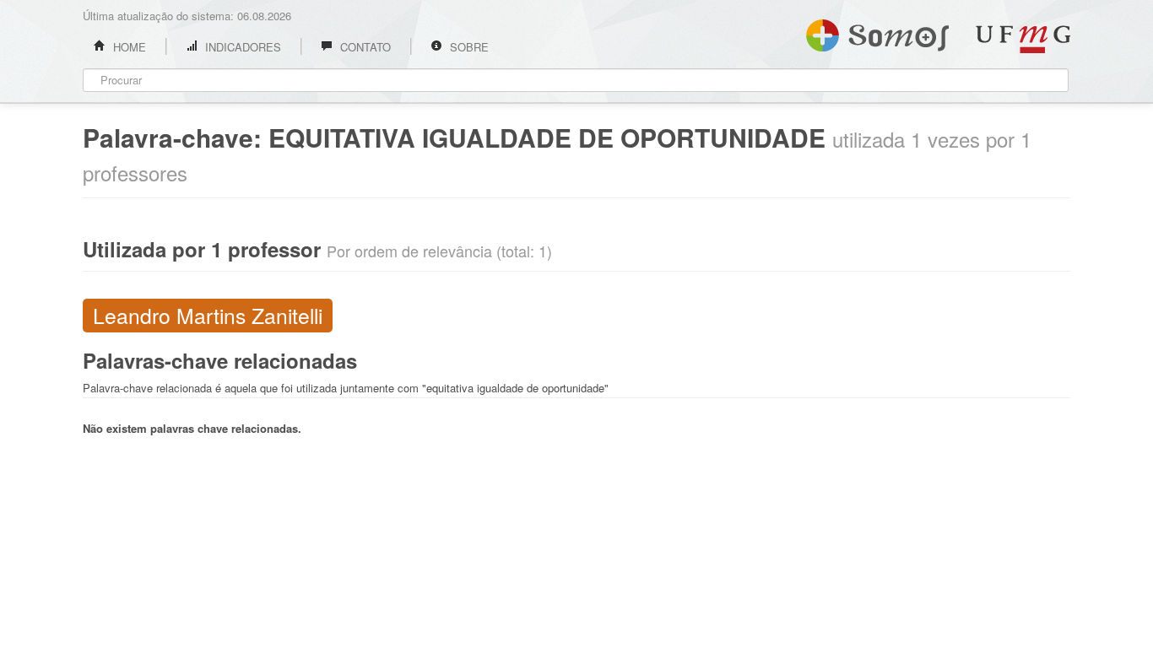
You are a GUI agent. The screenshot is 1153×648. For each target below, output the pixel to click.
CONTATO (364, 47)
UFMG (1023, 39)
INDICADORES (241, 47)
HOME (128, 47)
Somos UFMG (877, 32)
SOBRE (468, 47)
